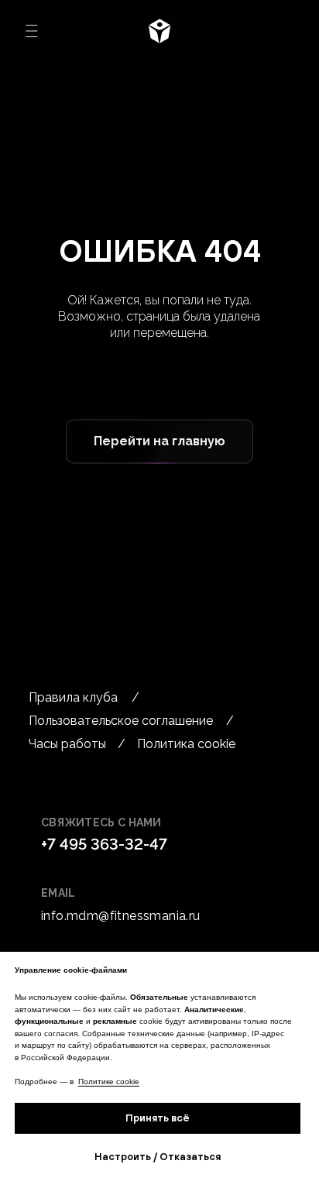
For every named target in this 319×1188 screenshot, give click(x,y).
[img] (159, 31)
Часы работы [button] (67, 743)
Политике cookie (108, 1081)
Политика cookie (186, 743)
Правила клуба (73, 697)
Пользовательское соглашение (121, 720)
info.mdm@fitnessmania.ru (121, 915)
